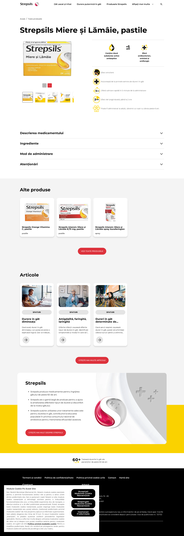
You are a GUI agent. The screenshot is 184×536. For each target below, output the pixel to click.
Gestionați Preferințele (83, 513)
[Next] (50, 85)
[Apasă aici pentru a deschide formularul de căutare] (161, 4)
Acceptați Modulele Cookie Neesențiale (83, 493)
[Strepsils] (30, 4)
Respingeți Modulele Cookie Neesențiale (83, 504)
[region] (51, 508)
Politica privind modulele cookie (42, 524)
